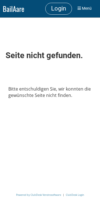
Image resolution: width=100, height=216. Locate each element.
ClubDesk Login (75, 195)
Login (58, 8)
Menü (86, 8)
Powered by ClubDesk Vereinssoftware (38, 195)
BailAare (13, 9)
